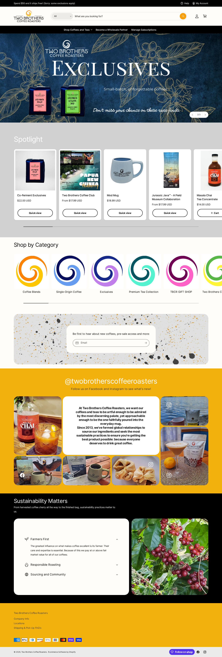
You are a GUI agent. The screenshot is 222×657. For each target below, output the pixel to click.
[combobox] (130, 16)
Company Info (21, 618)
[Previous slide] (193, 115)
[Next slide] (205, 115)
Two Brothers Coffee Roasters (34, 652)
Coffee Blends (31, 291)
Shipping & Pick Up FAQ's (27, 627)
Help (186, 3)
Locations (19, 623)
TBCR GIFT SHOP (181, 291)
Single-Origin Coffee (68, 291)
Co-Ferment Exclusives (31, 195)
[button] (205, 16)
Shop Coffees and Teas (77, 29)
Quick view (35, 213)
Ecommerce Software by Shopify (62, 652)
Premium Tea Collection (143, 291)
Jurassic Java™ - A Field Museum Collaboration (166, 197)
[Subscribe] (145, 343)
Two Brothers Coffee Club (78, 195)
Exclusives (106, 291)
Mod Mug (113, 195)
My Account (202, 3)
